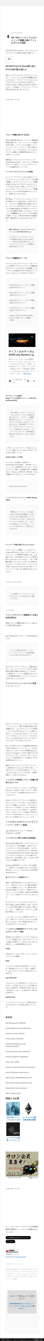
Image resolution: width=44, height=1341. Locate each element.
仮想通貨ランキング (12, 1254)
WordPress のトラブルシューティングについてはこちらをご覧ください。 (22, 1306)
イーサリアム (18, 1264)
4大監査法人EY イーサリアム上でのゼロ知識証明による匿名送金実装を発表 (25, 20)
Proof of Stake (12, 1269)
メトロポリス (24, 1276)
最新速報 (8, 21)
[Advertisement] (25, 117)
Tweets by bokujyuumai (16, 1257)
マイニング (13, 1276)
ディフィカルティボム (19, 1274)
